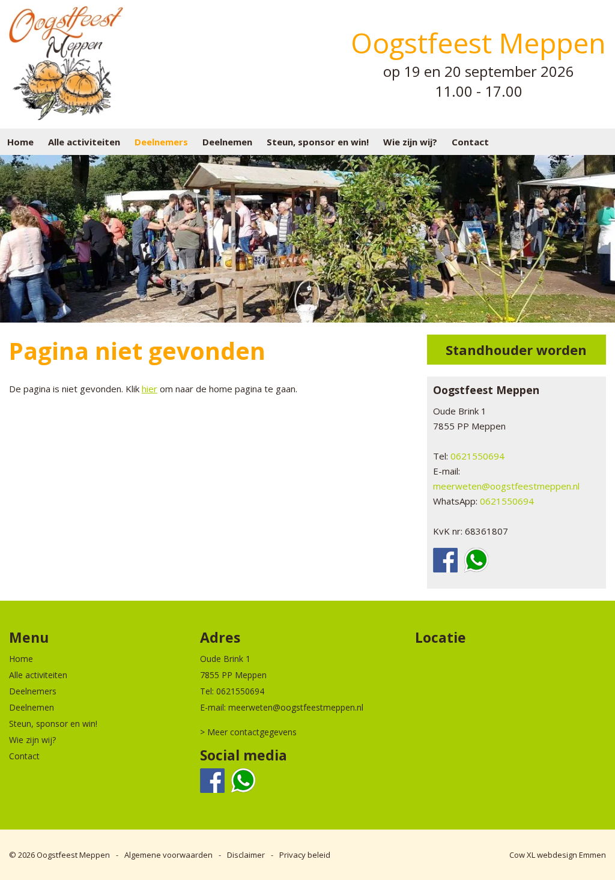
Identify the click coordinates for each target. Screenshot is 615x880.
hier (149, 389)
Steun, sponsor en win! (318, 142)
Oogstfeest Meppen (73, 854)
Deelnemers (161, 142)
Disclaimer (246, 854)
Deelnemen (227, 142)
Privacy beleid (304, 854)
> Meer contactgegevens (248, 732)
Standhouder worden (516, 350)
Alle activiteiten (84, 142)
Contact (470, 142)
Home (20, 142)
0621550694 (477, 456)
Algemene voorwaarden (168, 854)
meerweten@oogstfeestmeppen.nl (506, 486)
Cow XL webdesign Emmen (557, 854)
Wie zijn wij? (410, 142)
